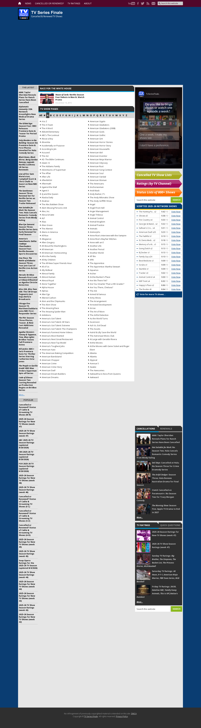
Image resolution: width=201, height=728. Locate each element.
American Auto (48, 349)
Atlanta (93, 353)
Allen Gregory (48, 242)
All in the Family (49, 256)
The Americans (97, 183)
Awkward (94, 377)
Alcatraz (45, 200)
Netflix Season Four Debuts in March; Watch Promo (69, 97)
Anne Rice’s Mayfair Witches (103, 239)
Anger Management (99, 211)
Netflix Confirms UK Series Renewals (28, 163)
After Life (46, 176)
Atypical (93, 360)
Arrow (92, 308)
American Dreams (50, 377)
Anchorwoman (97, 187)
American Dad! (48, 370)
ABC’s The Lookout (50, 135)
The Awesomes (97, 370)
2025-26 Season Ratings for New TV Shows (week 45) (27, 543)
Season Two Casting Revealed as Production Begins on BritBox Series (27, 383)
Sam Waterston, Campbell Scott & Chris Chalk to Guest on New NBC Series (28, 180)
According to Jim (49, 149)
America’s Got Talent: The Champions (59, 328)
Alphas (45, 290)
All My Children (49, 259)
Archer (93, 273)
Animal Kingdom (97, 221)
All (40, 115)
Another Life (95, 245)
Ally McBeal (47, 270)
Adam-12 (46, 162)
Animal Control (97, 218)
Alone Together (49, 283)
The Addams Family (51, 166)
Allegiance (46, 239)
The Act (45, 156)
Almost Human (48, 277)
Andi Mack (95, 190)
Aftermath (46, 183)
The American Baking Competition (57, 353)
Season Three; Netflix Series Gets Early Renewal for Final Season (28, 229)
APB (92, 259)
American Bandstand (52, 356)
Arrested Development (100, 304)
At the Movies (96, 342)
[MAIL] (152, 3)
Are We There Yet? (98, 280)
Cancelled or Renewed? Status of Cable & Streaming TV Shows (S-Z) (27, 515)
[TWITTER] (141, 3)
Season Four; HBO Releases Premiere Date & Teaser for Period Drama (28, 129)
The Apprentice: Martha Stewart (105, 266)
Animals (93, 228)
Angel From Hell (97, 207)
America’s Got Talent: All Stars (56, 322)
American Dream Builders (54, 373)
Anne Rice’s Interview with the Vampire (108, 235)
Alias (44, 221)
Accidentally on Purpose (53, 145)
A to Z (44, 121)
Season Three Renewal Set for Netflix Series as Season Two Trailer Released (27, 197)
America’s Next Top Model (54, 342)
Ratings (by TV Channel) (154, 183)
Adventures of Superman (54, 169)
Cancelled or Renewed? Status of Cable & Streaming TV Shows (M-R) (27, 409)
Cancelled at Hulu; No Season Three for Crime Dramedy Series (165, 466)
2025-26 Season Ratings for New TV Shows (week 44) (27, 585)
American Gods (97, 131)
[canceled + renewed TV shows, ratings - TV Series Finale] (40, 14)
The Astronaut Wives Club (102, 335)
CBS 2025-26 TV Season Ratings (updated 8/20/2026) (26, 456)
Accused (46, 152)
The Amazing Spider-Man (53, 311)
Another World (97, 252)
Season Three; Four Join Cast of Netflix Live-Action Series (28, 264)
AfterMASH (47, 180)
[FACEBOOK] (137, 3)
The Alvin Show (49, 304)
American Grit (96, 138)
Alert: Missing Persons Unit (54, 207)
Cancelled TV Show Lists (154, 175)
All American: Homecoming (54, 252)
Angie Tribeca (96, 214)
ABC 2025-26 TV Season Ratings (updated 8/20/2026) (26, 444)
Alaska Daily (47, 197)
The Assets (95, 328)
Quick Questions (170, 525)
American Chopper (50, 360)
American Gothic (97, 135)
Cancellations (146, 428)
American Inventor (98, 156)
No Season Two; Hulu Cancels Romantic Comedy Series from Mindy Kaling (28, 213)
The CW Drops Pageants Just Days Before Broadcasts (28, 294)
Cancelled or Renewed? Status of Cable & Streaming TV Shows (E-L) (27, 501)
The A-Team (47, 124)
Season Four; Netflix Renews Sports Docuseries (28, 246)
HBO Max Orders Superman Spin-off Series (28, 369)
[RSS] (147, 3)
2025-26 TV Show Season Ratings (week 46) (27, 490)
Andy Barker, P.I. (97, 194)
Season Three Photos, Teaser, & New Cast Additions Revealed (26, 322)
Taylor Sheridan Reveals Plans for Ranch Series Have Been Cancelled (166, 439)
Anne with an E (97, 242)
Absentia (46, 142)
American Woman (98, 180)
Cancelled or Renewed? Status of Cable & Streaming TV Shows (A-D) (27, 530)
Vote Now (175, 211)
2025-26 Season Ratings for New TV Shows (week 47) (27, 423)
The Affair (46, 173)
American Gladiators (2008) (102, 128)
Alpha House (48, 287)
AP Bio (93, 256)
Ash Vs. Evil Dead (98, 325)
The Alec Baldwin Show (52, 204)
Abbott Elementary (50, 131)
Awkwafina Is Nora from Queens (105, 373)
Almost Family (48, 273)
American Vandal (98, 176)
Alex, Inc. (46, 211)
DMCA (134, 713)
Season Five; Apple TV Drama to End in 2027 (166, 509)
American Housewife (100, 149)
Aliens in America (50, 232)
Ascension (95, 322)
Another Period (97, 249)
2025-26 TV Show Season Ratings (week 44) (27, 575)
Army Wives (95, 297)
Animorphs (95, 232)
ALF (43, 218)
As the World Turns (99, 318)
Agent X (45, 190)
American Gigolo (97, 121)
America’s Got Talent (51, 318)
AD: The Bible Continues (53, 159)
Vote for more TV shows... (153, 294)
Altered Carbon (49, 297)
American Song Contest (101, 169)
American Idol (96, 152)
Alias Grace (47, 225)
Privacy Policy (122, 716)
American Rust (96, 166)
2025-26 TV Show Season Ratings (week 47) (27, 433)
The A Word (47, 128)
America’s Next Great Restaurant (57, 339)
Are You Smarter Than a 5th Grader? (107, 283)
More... (140, 517)
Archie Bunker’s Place (100, 277)
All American (47, 249)
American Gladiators (99, 124)
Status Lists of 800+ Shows (156, 192)
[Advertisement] (158, 659)
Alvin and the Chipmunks (53, 301)
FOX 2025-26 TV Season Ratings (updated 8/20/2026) (26, 467)
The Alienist (47, 228)
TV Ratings (143, 525)
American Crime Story (52, 366)
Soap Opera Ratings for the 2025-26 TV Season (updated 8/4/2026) (28, 564)
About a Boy (47, 138)
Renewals (166, 428)
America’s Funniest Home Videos (57, 332)
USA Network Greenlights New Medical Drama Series (27, 113)
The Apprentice (97, 263)
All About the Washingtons (54, 245)
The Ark (93, 290)
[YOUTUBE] (131, 3)
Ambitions (46, 315)
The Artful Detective (99, 315)
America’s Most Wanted (53, 335)
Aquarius (94, 270)
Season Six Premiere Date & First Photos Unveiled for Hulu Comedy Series (28, 146)
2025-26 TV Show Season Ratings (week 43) (27, 608)
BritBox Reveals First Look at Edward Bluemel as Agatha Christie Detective (28, 280)
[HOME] (20, 3)
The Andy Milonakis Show (102, 197)
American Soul (96, 173)
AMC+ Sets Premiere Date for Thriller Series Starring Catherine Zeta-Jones (27, 355)
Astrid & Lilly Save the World (103, 332)
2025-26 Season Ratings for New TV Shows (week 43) (27, 597)
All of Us (45, 266)
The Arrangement (98, 301)
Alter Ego (46, 294)
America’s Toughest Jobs (53, 346)
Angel (92, 204)
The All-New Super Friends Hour (57, 263)
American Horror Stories (101, 142)
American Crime (49, 363)
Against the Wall (49, 187)
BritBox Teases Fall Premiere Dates (28, 338)
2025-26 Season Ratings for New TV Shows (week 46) (27, 479)
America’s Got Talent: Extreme (56, 325)
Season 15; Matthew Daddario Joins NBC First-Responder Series (28, 308)
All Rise (45, 235)
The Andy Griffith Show (101, 200)
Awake (93, 366)
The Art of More (97, 311)
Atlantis (93, 356)
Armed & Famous (98, 294)
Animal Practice (97, 225)
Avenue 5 (94, 363)
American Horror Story (100, 145)
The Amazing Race (50, 308)
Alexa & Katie (48, 214)
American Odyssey (99, 162)
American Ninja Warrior (101, 159)
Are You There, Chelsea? (101, 287)
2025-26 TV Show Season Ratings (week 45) (27, 554)
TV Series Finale (91, 716)
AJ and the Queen (50, 194)
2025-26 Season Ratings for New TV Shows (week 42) (27, 618)
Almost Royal (48, 280)
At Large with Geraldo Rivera (103, 339)
